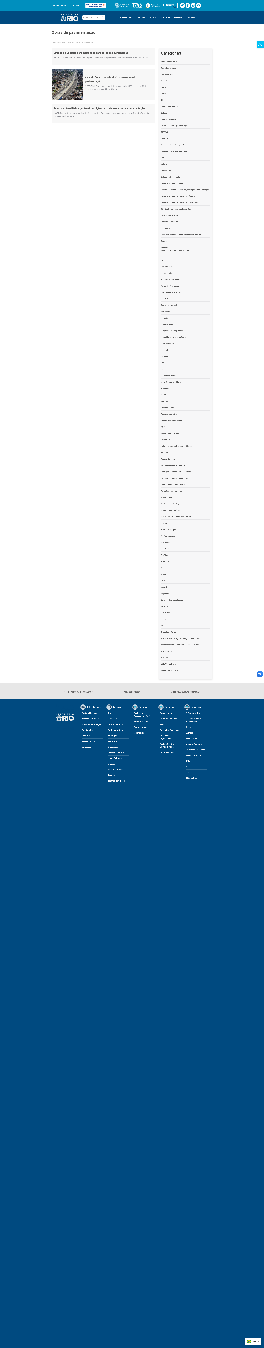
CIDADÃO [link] (153, 18)
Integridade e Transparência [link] (173, 337)
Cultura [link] (164, 164)
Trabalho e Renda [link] (168, 632)
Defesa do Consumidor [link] (171, 177)
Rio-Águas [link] (165, 542)
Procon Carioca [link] (168, 459)
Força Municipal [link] (168, 273)
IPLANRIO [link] (165, 356)
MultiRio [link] (164, 395)
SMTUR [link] (164, 626)
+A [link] (77, 5)
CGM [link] (163, 100)
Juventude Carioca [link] (169, 376)
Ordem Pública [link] (167, 408)
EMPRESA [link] (178, 18)
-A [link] (74, 5)
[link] (260, 44)
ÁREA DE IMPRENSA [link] (132, 692)
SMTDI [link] (164, 619)
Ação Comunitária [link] (169, 62)
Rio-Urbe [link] (165, 549)
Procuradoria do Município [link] (173, 465)
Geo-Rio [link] (164, 299)
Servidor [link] (164, 606)
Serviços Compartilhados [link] (172, 600)
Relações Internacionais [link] (171, 491)
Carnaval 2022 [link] (167, 74)
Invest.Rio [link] (165, 350)
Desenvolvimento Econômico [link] (173, 183)
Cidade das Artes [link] (168, 119)
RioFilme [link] (164, 555)
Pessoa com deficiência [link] (171, 421)
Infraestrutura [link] (167, 324)
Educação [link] (165, 228)
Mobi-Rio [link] (165, 388)
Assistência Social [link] (169, 68)
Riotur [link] (163, 574)
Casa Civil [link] (165, 81)
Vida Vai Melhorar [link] (169, 664)
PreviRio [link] (164, 452)
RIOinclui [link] (165, 562)
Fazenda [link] (164, 247)
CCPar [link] (164, 87)
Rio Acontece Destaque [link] (171, 504)
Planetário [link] (165, 440)
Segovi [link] (164, 587)
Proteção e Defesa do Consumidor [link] (176, 472)
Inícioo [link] (54, 42)
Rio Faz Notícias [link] (168, 536)
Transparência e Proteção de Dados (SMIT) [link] (180, 645)
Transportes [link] (166, 651)
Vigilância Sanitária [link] (169, 670)
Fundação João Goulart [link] (171, 279)
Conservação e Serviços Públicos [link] (175, 145)
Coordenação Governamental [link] (174, 151)
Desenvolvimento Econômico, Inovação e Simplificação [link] (185, 190)
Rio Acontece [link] (166, 497)
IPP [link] (162, 363)
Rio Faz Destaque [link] (168, 529)
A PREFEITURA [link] (126, 18)
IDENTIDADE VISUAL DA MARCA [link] (186, 692)
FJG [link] (162, 260)
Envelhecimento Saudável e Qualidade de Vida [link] (181, 235)
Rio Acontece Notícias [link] (170, 510)
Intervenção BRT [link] (168, 344)
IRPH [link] (163, 369)
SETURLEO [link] (165, 613)
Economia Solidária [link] (169, 222)
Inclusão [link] (164, 318)
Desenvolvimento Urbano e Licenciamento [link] (179, 203)
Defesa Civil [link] (166, 171)
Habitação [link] (165, 312)
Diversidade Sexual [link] (169, 215)
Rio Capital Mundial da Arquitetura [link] (176, 517)
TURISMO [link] (141, 18)
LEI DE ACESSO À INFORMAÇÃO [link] (78, 692)
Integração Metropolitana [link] (172, 331)
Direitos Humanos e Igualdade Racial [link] (177, 209)
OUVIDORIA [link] (191, 18)
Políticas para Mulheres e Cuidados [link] (176, 446)
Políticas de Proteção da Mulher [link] (175, 250)
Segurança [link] (165, 594)
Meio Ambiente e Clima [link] (171, 382)
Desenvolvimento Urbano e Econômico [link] (178, 196)
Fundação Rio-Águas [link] (170, 286)
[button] (102, 17)
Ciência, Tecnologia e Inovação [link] (174, 126)
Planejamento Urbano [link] (170, 433)
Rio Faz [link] (164, 523)
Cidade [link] (164, 113)
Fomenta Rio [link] (166, 267)
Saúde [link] (163, 581)
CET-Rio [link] (62, 42)
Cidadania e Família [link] (169, 106)
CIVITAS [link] (164, 132)
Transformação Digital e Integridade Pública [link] (180, 638)
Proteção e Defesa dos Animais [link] (174, 478)
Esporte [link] (164, 241)
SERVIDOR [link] (165, 18)
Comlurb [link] (164, 139)
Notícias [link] (164, 401)
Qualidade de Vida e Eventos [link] (173, 485)
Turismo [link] (164, 658)
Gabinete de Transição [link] (171, 292)
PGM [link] (163, 427)
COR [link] (162, 158)
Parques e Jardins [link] (169, 414)
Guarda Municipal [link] (169, 305)
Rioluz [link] (163, 568)
